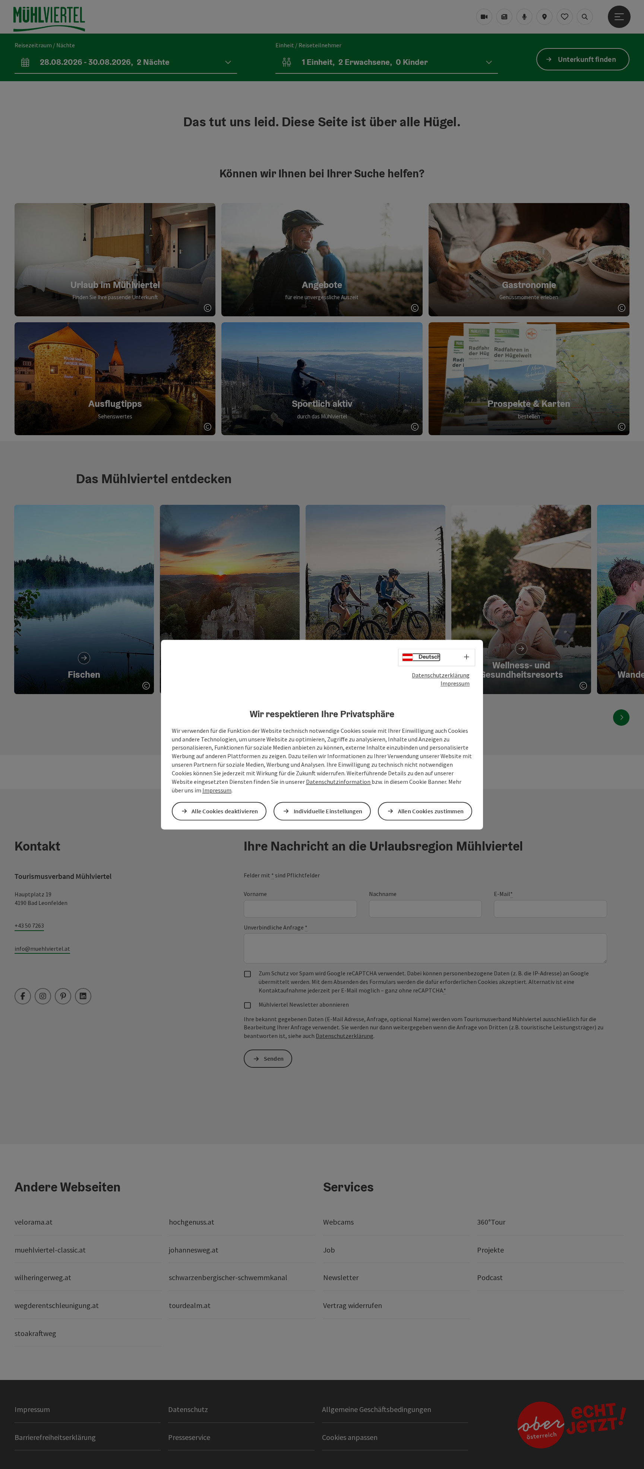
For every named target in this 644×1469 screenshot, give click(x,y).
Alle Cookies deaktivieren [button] (225, 811)
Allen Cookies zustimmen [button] (431, 811)
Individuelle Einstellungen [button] (328, 811)
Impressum (455, 683)
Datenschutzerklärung (441, 675)
